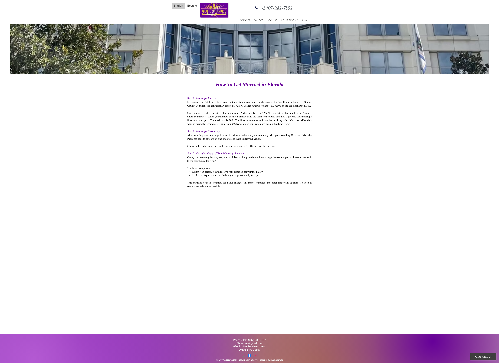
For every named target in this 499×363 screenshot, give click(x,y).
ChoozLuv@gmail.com (249, 343)
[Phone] (256, 7)
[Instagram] (256, 355)
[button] (289, 20)
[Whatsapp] (242, 355)
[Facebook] (249, 355)
